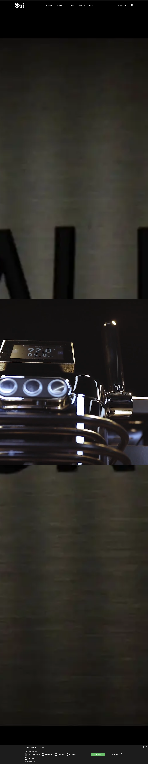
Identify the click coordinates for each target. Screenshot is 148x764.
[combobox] (144, 747)
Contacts (120, 5)
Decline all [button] (114, 754)
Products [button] (49, 5)
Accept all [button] (98, 754)
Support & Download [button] (85, 5)
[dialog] (74, 754)
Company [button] (60, 5)
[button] (132, 5)
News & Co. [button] (70, 5)
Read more (34, 751)
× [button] (146, 746)
